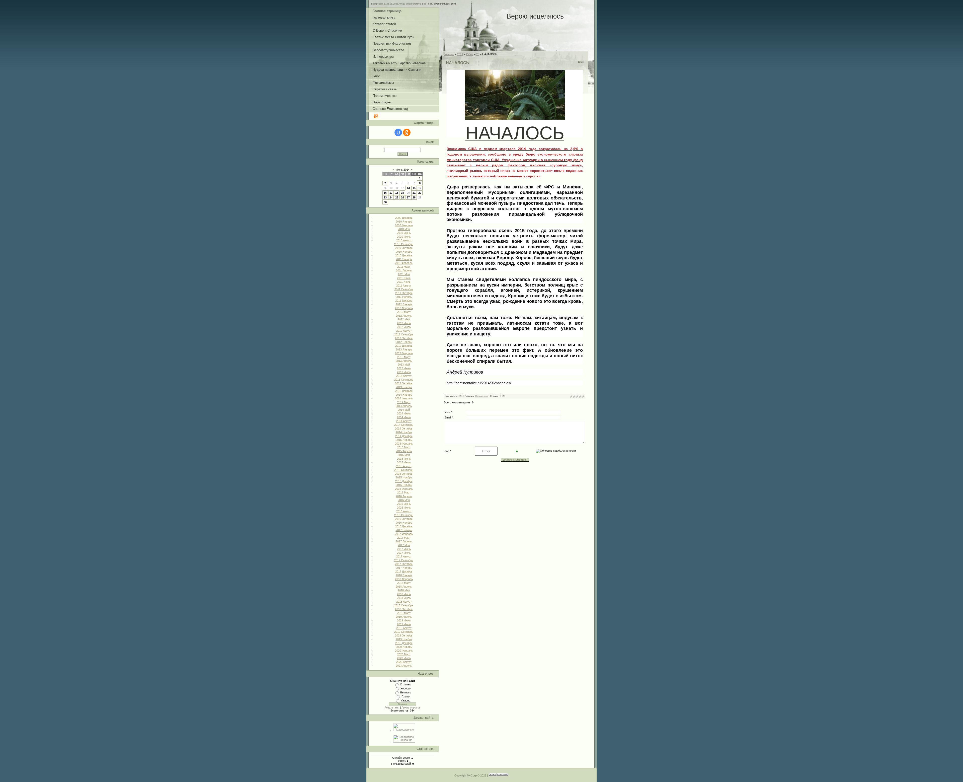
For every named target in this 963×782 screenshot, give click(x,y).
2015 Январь (404, 439)
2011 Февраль (404, 262)
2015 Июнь (404, 458)
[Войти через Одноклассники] (407, 132)
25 (396, 197)
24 (390, 197)
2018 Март (404, 582)
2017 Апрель (404, 541)
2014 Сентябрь (403, 424)
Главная (449, 54)
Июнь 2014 (403, 169)
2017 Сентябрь (403, 560)
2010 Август (404, 240)
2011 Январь (404, 259)
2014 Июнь (404, 413)
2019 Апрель (404, 616)
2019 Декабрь (404, 643)
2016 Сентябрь (403, 515)
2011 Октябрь (404, 293)
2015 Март (404, 447)
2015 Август (404, 466)
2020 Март (404, 654)
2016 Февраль (404, 488)
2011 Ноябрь (404, 296)
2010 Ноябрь (404, 251)
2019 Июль (404, 624)
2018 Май (404, 590)
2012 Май (404, 319)
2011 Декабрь (403, 300)
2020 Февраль (404, 650)
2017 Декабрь (404, 571)
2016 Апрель (404, 496)
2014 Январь (404, 394)
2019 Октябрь (404, 635)
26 (402, 197)
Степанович (481, 396)
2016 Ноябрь (404, 522)
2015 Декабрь (404, 481)
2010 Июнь (404, 232)
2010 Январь (404, 221)
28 (414, 197)
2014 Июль (404, 417)
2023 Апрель (404, 665)
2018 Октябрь (404, 609)
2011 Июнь (404, 277)
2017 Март (404, 537)
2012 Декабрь (404, 345)
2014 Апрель (404, 405)
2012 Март (404, 311)
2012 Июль (404, 326)
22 (419, 192)
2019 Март (404, 612)
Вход (453, 4)
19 (402, 192)
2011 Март (403, 266)
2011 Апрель (404, 270)
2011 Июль (404, 281)
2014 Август (404, 420)
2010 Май (404, 229)
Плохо (406, 696)
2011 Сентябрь (403, 289)
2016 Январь (404, 484)
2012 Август (404, 330)
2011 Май (404, 274)
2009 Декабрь (404, 217)
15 (419, 187)
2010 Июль (404, 236)
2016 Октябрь (404, 518)
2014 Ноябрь (404, 432)
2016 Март (404, 492)
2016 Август (404, 511)
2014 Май (404, 409)
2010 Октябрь (404, 247)
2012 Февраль (404, 308)
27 (408, 197)
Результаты (391, 707)
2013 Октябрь (404, 383)
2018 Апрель (404, 586)
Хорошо (405, 688)
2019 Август (404, 627)
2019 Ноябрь (404, 639)
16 (385, 192)
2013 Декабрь (404, 390)
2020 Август (404, 661)
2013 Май (404, 364)
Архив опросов (411, 707)
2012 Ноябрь (404, 341)
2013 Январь (404, 349)
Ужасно (405, 700)
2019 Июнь (404, 620)
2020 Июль (404, 658)
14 (414, 187)
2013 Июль (404, 372)
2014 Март (404, 402)
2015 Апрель (404, 451)
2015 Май (404, 454)
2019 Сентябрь (403, 631)
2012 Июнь (404, 323)
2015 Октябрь (404, 473)
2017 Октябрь (404, 563)
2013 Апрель (404, 360)
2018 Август (404, 601)
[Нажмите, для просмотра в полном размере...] (515, 116)
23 (385, 197)
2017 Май (404, 545)
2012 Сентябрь (403, 334)
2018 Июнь (404, 594)
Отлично (405, 684)
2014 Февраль (404, 398)
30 (385, 202)
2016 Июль (404, 507)
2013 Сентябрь (403, 379)
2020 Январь (404, 646)
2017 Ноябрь (404, 567)
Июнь (469, 54)
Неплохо (405, 692)
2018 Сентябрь (403, 605)
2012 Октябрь (404, 338)
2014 (460, 54)
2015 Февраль (404, 443)
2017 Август (404, 556)
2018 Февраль (404, 579)
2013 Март (404, 357)
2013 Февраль (404, 353)
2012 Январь (404, 304)
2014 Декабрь (404, 436)
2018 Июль (404, 597)
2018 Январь (404, 575)
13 (408, 187)
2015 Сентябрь (403, 469)
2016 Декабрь (404, 526)
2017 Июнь (404, 548)
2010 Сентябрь (403, 244)
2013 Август (404, 375)
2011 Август (403, 285)
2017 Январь (404, 530)
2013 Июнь (404, 368)
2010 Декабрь (404, 255)
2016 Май (404, 500)
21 (414, 192)
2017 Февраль (404, 533)
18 (396, 192)
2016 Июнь (404, 503)
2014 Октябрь (404, 428)
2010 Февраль (404, 225)
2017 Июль (404, 552)
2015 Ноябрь (404, 477)
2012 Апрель (404, 315)
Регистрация (442, 4)
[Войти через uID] (398, 132)
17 (390, 192)
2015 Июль (404, 462)
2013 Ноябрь (404, 387)
